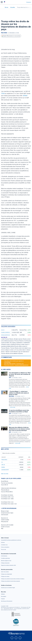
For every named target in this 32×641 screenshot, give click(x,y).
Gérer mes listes (4, 473)
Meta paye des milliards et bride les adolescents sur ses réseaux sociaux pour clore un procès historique (19, 429)
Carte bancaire (4, 514)
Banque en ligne (5, 511)
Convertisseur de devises (7, 495)
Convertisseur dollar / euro (7, 497)
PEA (2, 528)
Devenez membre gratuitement (21, 365)
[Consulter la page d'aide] (24, 2)
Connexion (28, 2)
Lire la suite (12, 407)
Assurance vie (4, 518)
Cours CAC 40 (4, 484)
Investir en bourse (5, 526)
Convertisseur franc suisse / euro (9, 503)
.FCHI (3, 93)
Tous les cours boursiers (7, 483)
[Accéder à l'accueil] (2, 7)
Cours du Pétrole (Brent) (7, 491)
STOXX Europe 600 (5, 335)
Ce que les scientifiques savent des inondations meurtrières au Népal (19, 411)
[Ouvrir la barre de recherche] (22, 2)
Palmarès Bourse (5, 490)
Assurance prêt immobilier (7, 525)
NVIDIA (3, 467)
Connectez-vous (20, 363)
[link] (11, 540)
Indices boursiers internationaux (8, 488)
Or (2, 462)
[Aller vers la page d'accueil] (4, 2)
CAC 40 (2, 330)
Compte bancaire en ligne (7, 513)
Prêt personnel (4, 521)
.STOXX (25, 95)
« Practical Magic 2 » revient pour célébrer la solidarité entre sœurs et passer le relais (19, 393)
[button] (1, 2)
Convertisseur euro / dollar (7, 498)
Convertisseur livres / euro (7, 502)
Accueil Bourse (4, 481)
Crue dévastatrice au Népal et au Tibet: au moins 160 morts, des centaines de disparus (20, 374)
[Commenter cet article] (5, 45)
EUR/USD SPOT (5, 469)
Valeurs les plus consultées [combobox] (8, 453)
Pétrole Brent (4, 459)
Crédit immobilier (5, 519)
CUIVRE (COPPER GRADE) (7, 332)
